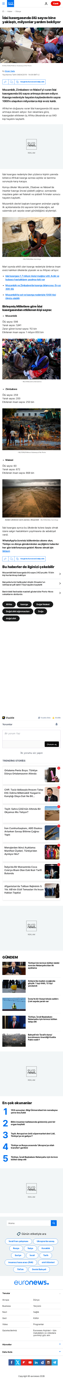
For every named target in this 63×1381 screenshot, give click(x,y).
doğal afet (11, 618)
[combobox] (31, 1223)
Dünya (18, 11)
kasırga (24, 604)
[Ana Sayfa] (3, 11)
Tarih (45, 1255)
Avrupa (5, 1299)
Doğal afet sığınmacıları (18, 611)
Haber (9, 11)
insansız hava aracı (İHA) (20, 1262)
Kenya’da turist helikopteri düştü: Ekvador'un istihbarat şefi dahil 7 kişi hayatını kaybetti (23, 583)
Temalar (6, 1293)
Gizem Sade (10, 71)
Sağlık (36, 1312)
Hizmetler (7, 1344)
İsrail (32, 1255)
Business (6, 1306)
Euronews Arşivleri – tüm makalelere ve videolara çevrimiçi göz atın (44, 1332)
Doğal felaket (43, 604)
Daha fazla (7, 1352)
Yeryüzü (37, 1306)
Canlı (55, 3)
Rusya (16, 1248)
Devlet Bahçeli (39, 1269)
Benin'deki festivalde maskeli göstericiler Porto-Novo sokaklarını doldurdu (27, 592)
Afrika (9, 604)
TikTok (20, 1269)
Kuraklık (46, 1248)
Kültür (36, 1318)
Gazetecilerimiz (9, 1330)
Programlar (38, 1324)
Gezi (4, 1318)
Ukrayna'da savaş (45, 1241)
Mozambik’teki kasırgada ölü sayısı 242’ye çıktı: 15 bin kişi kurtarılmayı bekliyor (28, 573)
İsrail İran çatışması (18, 1241)
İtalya (30, 1248)
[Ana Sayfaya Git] (10, 3)
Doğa (40, 611)
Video (5, 1324)
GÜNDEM (10, 957)
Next (4, 1312)
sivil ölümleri (48, 1262)
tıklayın (6, 551)
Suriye (18, 1255)
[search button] (54, 1223)
